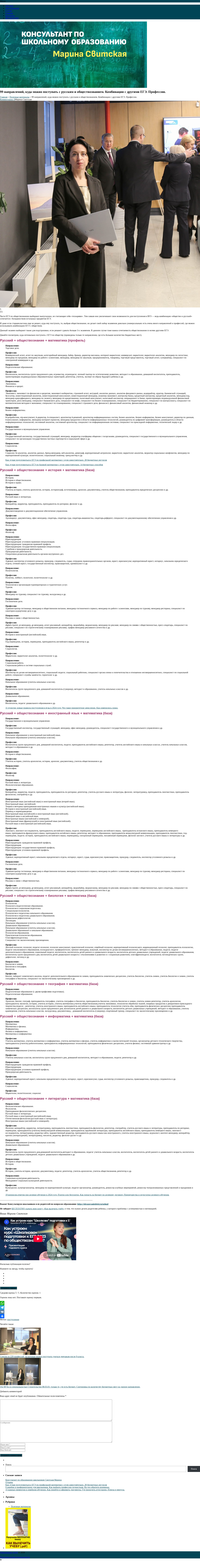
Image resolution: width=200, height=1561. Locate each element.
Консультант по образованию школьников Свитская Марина (33, 1480)
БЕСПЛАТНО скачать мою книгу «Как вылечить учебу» (38, 1209)
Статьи (8, 11)
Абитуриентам (12, 8)
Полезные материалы (19, 97)
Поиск (8, 1465)
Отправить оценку (8, 1288)
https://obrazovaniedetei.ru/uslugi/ (93, 1204)
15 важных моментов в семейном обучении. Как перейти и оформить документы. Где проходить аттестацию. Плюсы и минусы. (65, 1490)
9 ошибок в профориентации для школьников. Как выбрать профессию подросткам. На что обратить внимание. (57, 1487)
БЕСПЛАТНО (12, 18)
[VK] (100, 1312)
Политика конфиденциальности (15, 1557)
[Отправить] (100, 1316)
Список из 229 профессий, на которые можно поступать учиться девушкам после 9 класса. (42, 1356)
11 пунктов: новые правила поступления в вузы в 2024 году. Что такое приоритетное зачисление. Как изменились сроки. (61, 708)
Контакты (10, 15)
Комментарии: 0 (7, 99)
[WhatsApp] (100, 1303)
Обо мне (9, 6)
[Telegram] (100, 1307)
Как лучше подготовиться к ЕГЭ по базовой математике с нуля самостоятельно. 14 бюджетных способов (54, 465)
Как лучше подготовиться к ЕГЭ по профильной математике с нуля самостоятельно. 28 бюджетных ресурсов (56, 460)
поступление (13, 1319)
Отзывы (9, 1482)
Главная (9, 13)
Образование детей (9, 1552)
